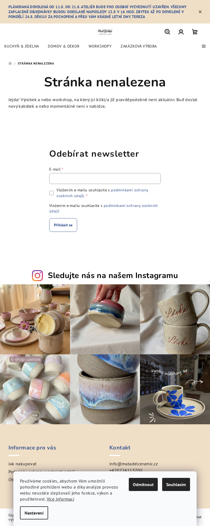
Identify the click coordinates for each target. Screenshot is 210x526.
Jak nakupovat (22, 463)
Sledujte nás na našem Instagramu (113, 275)
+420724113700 (125, 470)
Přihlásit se (63, 225)
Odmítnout (143, 484)
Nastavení (34, 513)
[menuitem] (21, 46)
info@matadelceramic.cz (133, 463)
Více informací (60, 499)
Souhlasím (176, 484)
